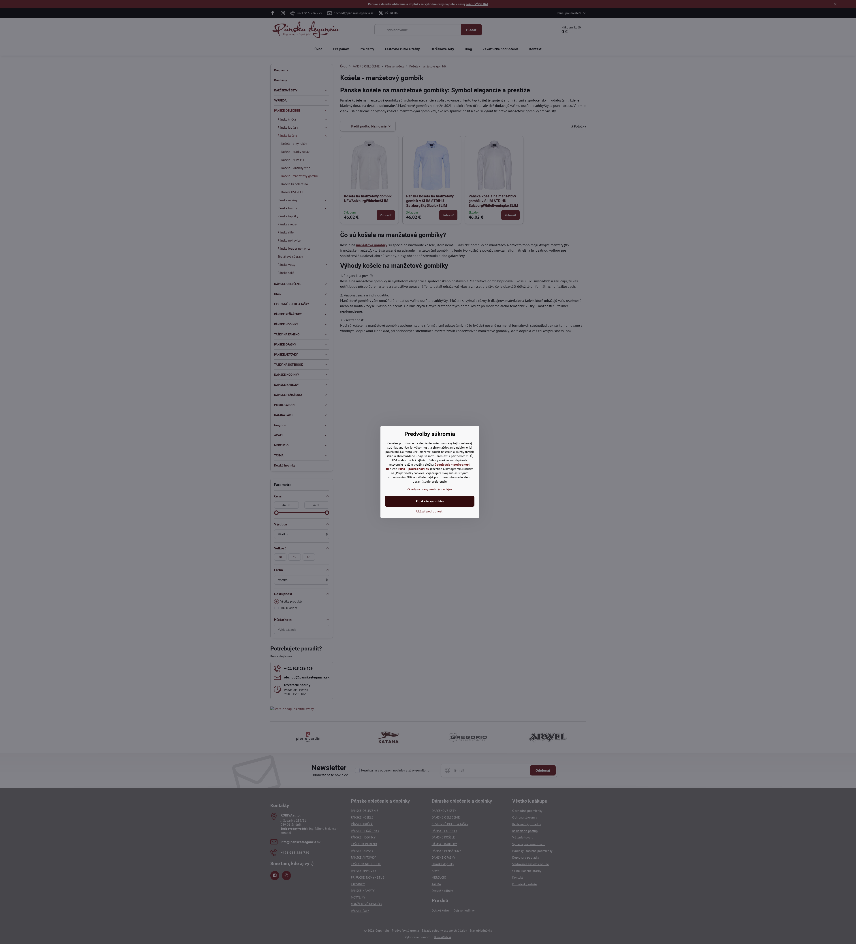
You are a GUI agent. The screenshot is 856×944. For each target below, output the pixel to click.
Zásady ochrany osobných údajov (430, 489)
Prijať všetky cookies (430, 501)
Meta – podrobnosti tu (413, 469)
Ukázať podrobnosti (429, 511)
